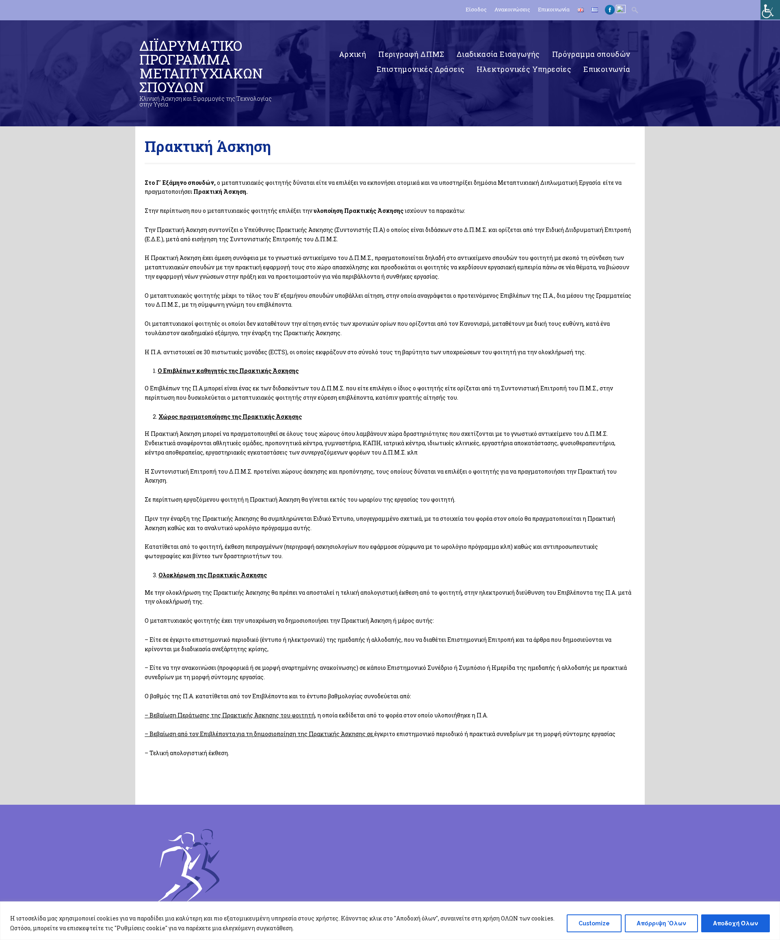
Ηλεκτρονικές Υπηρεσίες (524, 69)
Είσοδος (476, 9)
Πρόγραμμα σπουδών (591, 54)
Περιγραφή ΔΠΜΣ (411, 54)
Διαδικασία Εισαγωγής (498, 54)
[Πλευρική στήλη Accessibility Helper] (770, 9)
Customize (594, 923)
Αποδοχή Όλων (735, 923)
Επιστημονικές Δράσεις (420, 69)
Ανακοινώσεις (512, 9)
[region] (390, 920)
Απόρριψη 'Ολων (661, 923)
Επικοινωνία (554, 9)
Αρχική (352, 54)
